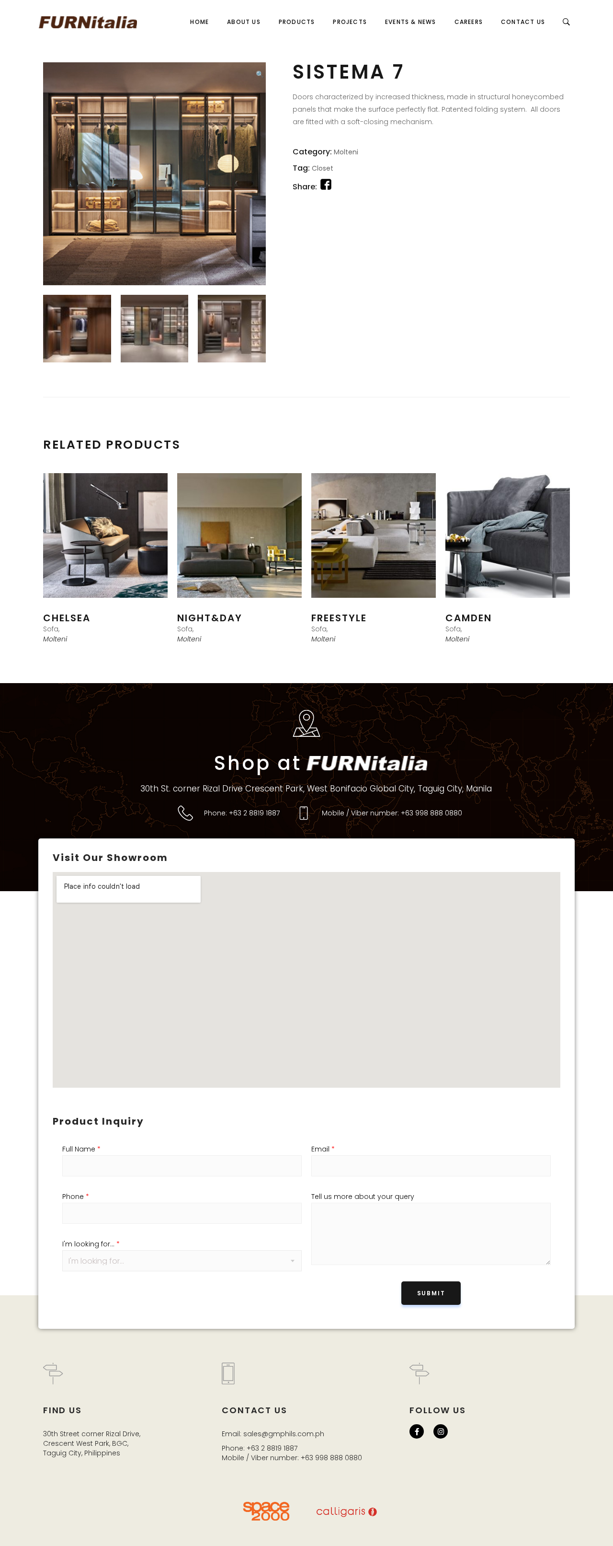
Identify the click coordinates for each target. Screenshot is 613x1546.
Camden (468, 618)
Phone (75, 1196)
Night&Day (209, 618)
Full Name (81, 1149)
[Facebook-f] (416, 1431)
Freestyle (339, 618)
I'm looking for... (91, 1244)
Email (323, 1149)
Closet (322, 168)
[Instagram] (440, 1431)
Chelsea (67, 618)
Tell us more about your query (362, 1196)
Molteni (346, 152)
